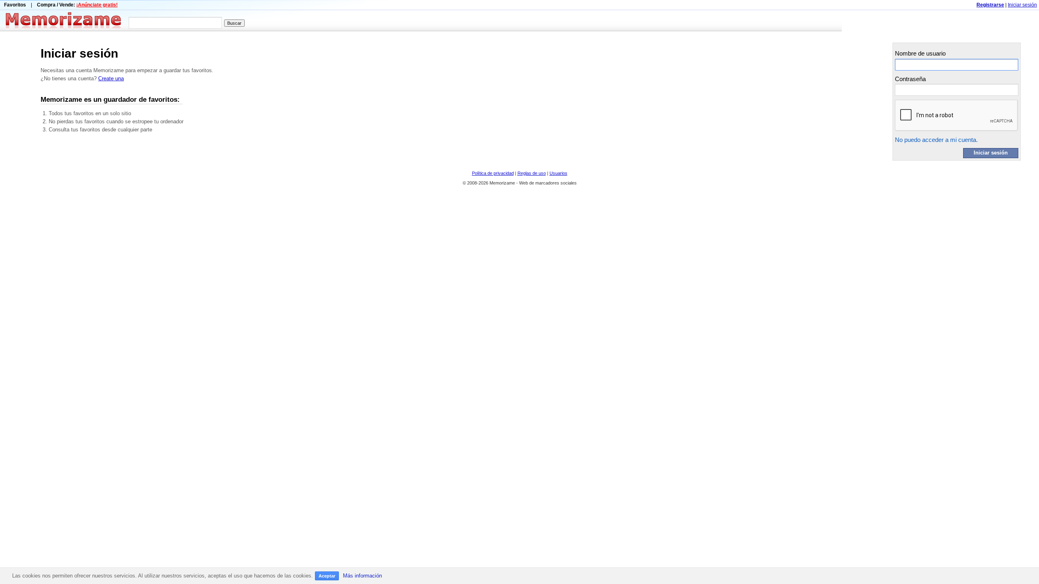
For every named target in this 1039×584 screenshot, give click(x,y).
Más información (362, 576)
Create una (111, 78)
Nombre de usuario (920, 53)
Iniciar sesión (1022, 5)
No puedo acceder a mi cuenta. (936, 139)
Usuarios (558, 173)
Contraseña (910, 78)
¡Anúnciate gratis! (97, 5)
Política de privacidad (493, 173)
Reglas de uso (531, 173)
